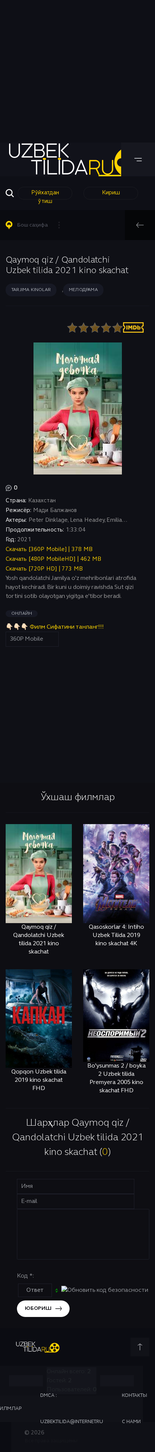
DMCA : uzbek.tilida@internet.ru (71, 1408)
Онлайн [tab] (21, 614)
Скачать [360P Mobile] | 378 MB (49, 549)
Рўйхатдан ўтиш (45, 195)
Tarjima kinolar (31, 290)
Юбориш (38, 1308)
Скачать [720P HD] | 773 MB (44, 569)
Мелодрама (83, 290)
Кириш (111, 192)
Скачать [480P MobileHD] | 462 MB (53, 559)
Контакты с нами (134, 1408)
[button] (36, 225)
